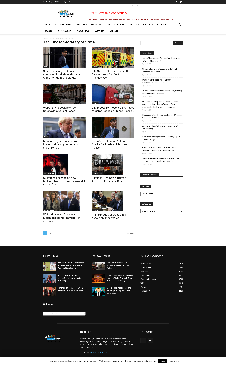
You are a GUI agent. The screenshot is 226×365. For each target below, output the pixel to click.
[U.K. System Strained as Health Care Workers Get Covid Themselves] (113, 57)
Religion (161, 24)
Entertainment (116, 24)
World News (83, 31)
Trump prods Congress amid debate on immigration (109, 216)
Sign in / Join (68, 2)
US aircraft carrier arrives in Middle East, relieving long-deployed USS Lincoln (162, 92)
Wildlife (114, 31)
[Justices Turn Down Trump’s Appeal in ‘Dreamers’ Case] (113, 164)
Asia (45, 67)
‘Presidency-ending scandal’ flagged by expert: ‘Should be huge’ (161, 138)
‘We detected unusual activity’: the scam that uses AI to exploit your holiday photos (160, 159)
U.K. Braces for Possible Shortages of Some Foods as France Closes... (113, 109)
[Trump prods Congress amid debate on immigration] (113, 201)
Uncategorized (49, 173)
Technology (64, 31)
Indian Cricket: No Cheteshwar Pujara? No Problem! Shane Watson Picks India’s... (71, 265)
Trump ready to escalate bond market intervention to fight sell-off (157, 81)
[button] (180, 25)
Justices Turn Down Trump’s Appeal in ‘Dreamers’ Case (109, 179)
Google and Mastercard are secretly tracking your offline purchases (119, 290)
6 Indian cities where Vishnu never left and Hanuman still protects (159, 70)
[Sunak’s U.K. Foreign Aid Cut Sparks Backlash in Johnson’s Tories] (113, 127)
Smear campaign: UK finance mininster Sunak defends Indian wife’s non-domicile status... (62, 74)
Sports (48, 31)
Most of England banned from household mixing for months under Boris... (61, 144)
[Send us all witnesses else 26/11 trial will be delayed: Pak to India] (98, 266)
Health (133, 24)
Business (49, 24)
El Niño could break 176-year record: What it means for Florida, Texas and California (160, 149)
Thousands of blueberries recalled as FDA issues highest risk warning (162, 116)
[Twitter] (181, 2)
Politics (147, 24)
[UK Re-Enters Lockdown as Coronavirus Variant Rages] (64, 94)
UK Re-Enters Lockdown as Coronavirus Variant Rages (59, 109)
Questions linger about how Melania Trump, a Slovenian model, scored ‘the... (64, 181)
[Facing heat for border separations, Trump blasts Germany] (49, 278)
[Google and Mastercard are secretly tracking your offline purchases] (98, 291)
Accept (162, 361)
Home (45, 38)
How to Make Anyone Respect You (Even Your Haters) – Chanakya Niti (161, 59)
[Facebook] (177, 2)
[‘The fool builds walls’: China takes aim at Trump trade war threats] (49, 291)
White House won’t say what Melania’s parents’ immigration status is (61, 218)
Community (65, 24)
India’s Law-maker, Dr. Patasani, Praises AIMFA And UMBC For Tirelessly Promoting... (120, 278)
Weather (99, 31)
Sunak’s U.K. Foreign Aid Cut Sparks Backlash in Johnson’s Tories (109, 144)
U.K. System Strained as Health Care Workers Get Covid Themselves (110, 74)
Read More (173, 361)
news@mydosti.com (98, 352)
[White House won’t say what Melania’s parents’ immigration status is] (64, 201)
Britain (95, 67)
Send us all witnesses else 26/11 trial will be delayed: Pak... (118, 265)
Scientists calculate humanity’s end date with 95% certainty (160, 127)
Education (96, 24)
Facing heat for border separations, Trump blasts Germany (69, 278)
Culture (81, 24)
